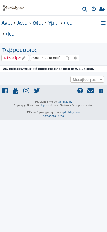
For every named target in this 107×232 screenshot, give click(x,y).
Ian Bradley (65, 101)
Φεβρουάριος (19, 49)
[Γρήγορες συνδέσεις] (104, 23)
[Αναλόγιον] (13, 7)
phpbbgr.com (71, 112)
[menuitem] (85, 9)
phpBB (44, 105)
